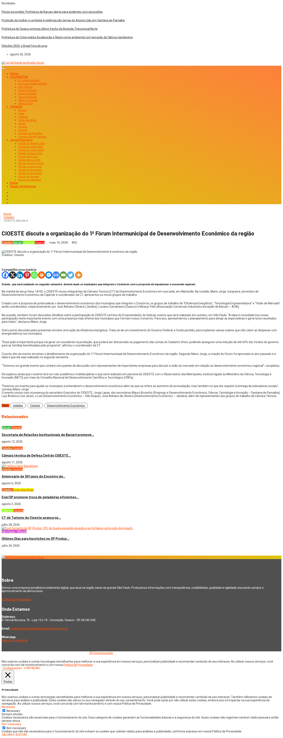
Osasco (22, 130)
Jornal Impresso (21, 140)
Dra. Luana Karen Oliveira (32, 83)
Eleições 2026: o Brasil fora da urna (24, 45)
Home (14, 73)
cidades (18, 405)
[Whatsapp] (34, 275)
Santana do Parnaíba (30, 133)
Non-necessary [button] (11, 724)
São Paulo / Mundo (14, 531)
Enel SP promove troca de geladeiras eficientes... (40, 497)
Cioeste (35, 405)
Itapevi (22, 123)
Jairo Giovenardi (27, 97)
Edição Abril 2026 (28, 156)
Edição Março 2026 (29, 160)
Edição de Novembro (30, 173)
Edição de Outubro (28, 176)
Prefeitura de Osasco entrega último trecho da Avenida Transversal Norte (50, 28)
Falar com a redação (15, 640)
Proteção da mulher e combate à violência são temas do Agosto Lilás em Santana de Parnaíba (63, 20)
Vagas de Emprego (23, 186)
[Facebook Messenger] (48, 275)
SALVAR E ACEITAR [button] (14, 734)
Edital (14, 183)
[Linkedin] (19, 275)
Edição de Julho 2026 (30, 146)
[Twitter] (70, 275)
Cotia (21, 113)
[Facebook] (5, 275)
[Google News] (56, 275)
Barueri (22, 110)
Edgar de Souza (27, 90)
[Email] (63, 275)
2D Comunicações (101, 653)
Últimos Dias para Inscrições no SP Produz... (35, 538)
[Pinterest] (27, 275)
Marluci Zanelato (28, 100)
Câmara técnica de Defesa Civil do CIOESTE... (36, 455)
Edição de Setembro (29, 179)
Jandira (22, 126)
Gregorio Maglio (27, 93)
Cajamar (23, 116)
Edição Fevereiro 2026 (31, 163)
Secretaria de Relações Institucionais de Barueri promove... (48, 435)
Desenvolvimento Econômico (66, 405)
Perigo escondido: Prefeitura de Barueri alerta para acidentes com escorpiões (52, 11)
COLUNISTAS (19, 77)
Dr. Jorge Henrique (28, 80)
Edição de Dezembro (30, 170)
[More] (78, 275)
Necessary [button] (8, 707)
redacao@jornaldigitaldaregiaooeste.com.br (39, 628)
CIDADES (16, 106)
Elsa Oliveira (25, 87)
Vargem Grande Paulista (32, 136)
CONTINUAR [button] (32, 668)
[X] (12, 275)
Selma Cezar (25, 103)
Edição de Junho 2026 (31, 150)
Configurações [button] (12, 668)
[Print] (41, 275)
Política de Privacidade (16, 599)
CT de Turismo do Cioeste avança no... (31, 518)
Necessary (13, 711)
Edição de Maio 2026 (30, 153)
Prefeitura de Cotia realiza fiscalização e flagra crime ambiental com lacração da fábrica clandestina (67, 37)
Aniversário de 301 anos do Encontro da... (33, 476)
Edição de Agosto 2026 (31, 143)
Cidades (9, 217)
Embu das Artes (27, 120)
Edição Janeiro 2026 (30, 166)
